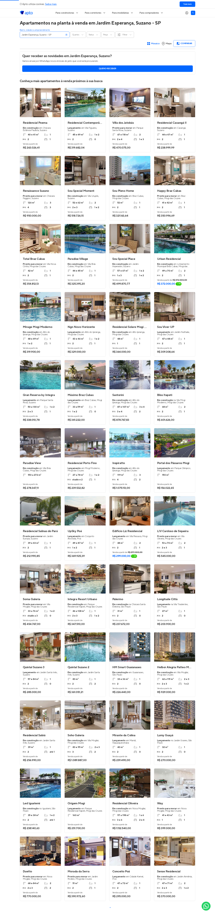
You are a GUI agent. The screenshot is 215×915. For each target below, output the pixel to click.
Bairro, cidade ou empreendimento (35, 30)
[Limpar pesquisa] (66, 35)
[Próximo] (192, 715)
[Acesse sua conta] (187, 13)
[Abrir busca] (193, 13)
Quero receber (107, 68)
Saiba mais (51, 4)
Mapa (169, 43)
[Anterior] (158, 715)
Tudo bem (187, 4)
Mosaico (155, 43)
